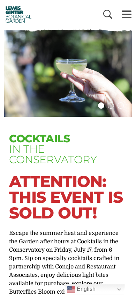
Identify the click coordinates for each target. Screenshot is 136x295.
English (85, 289)
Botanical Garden (17, 14)
